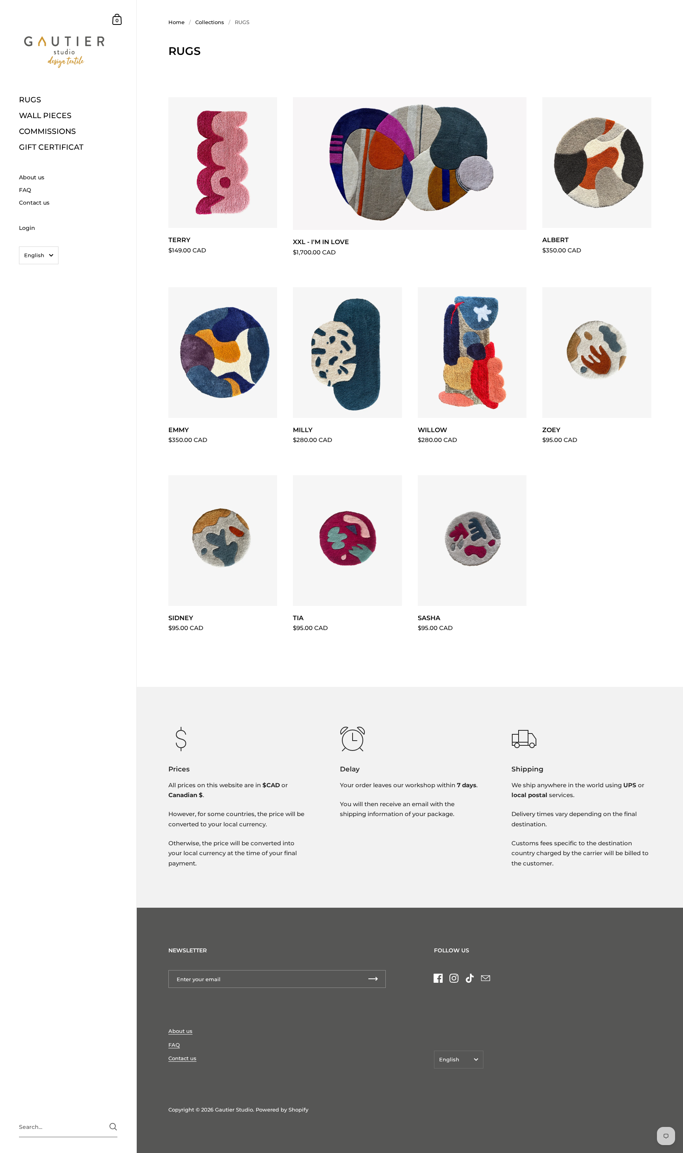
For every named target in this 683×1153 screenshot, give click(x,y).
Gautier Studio (234, 1109)
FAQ (174, 1045)
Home (176, 22)
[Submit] (113, 1127)
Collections (209, 22)
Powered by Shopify (282, 1109)
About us (180, 1031)
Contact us (182, 1058)
